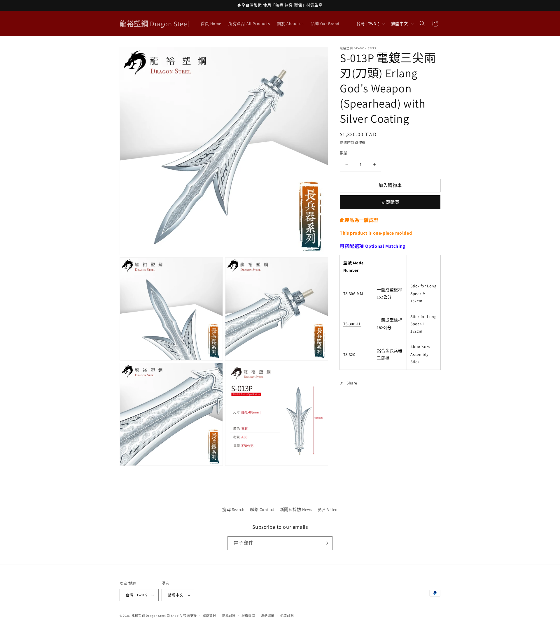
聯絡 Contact (262, 509)
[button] (422, 23)
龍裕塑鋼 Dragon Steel (149, 616)
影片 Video (328, 509)
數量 (344, 152)
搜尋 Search (233, 509)
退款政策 (287, 616)
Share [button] (351, 383)
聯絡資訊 (209, 616)
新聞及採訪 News (296, 509)
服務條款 (248, 616)
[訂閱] (325, 543)
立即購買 (390, 202)
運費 (362, 142)
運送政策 (267, 616)
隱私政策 (229, 616)
